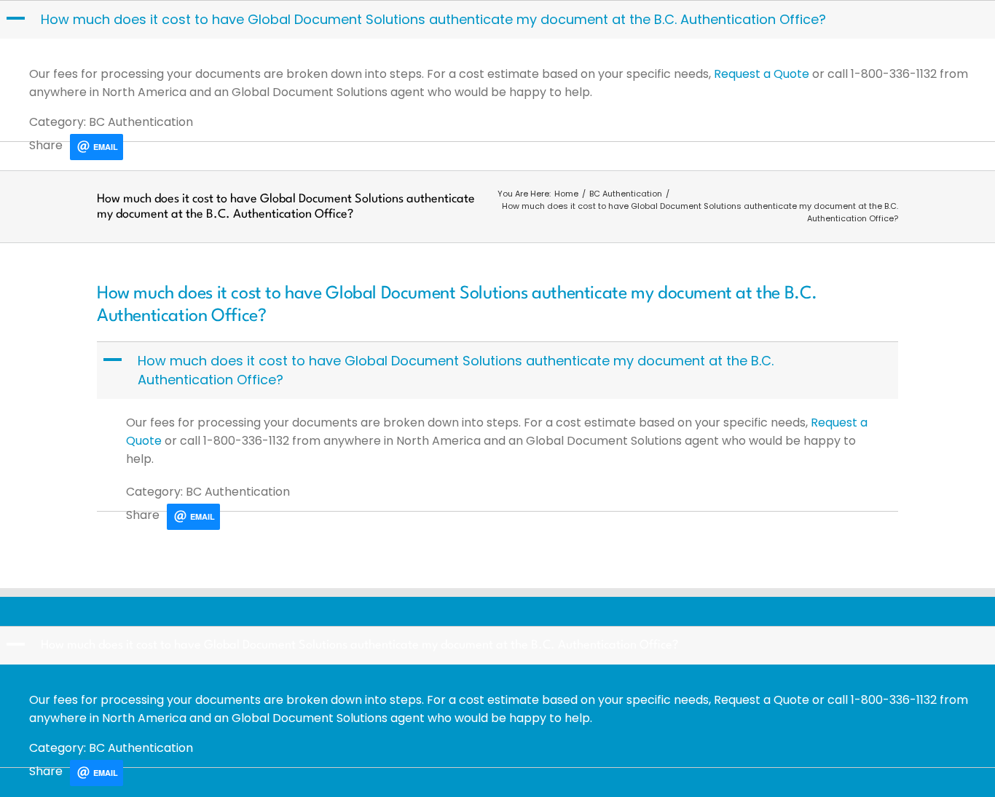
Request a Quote (761, 74)
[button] (499, 20)
